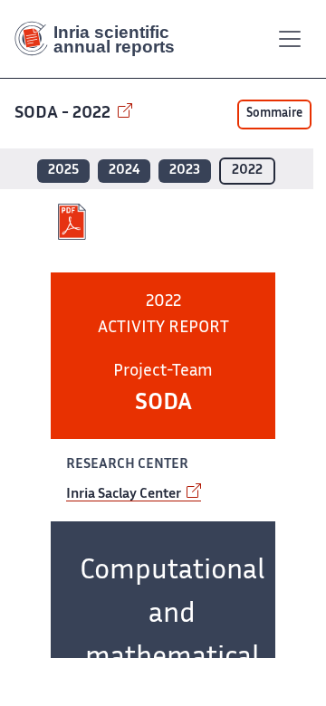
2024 (124, 170)
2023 (184, 170)
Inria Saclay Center (125, 495)
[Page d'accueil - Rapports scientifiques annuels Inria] (101, 39)
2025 (63, 170)
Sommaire (274, 114)
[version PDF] (74, 222)
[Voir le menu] (289, 39)
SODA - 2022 (64, 113)
